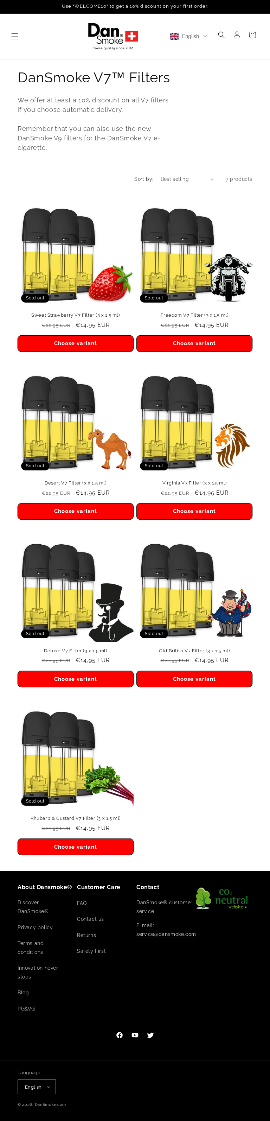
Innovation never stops (38, 972)
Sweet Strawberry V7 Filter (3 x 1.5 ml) (75, 315)
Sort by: (143, 179)
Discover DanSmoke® (33, 907)
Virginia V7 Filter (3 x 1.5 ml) (194, 483)
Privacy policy (35, 927)
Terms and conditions (31, 947)
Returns (86, 935)
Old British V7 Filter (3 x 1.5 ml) (194, 650)
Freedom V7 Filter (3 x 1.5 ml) (195, 315)
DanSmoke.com (50, 1104)
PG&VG (26, 1009)
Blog (23, 992)
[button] (14, 36)
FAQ (82, 903)
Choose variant (75, 343)
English (190, 36)
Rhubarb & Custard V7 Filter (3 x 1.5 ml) (76, 818)
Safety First (91, 951)
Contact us (90, 919)
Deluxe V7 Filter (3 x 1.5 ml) (75, 650)
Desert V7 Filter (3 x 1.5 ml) (75, 483)
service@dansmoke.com (166, 934)
